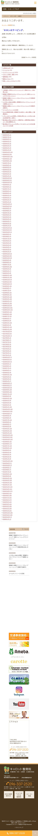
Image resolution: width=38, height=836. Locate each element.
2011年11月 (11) (7, 489)
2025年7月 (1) (7, 137)
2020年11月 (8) (7, 256)
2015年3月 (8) (7, 402)
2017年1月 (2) (7, 355)
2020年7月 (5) (7, 264)
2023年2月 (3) (7, 199)
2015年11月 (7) (7, 385)
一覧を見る (26, 529)
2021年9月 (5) (7, 234)
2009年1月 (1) (7, 519)
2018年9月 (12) (7, 312)
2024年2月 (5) (7, 174)
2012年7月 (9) (7, 471)
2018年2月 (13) (7, 327)
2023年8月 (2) (7, 187)
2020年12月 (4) (7, 253)
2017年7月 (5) (7, 342)
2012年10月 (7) (7, 465)
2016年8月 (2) (7, 366)
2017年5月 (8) (7, 346)
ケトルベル (6, 70)
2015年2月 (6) (7, 405)
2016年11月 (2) (7, 359)
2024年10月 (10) (8, 156)
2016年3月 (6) (7, 377)
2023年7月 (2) (7, 189)
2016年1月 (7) (7, 381)
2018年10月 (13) (8, 310)
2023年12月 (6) (7, 178)
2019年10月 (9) (7, 284)
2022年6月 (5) (7, 215)
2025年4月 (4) (7, 143)
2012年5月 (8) (7, 476)
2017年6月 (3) (7, 344)
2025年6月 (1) (7, 139)
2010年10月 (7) (7, 517)
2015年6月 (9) (7, 396)
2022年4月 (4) (7, 219)
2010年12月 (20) (8, 512)
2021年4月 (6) (7, 245)
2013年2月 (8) (7, 456)
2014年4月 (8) (7, 426)
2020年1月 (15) (7, 277)
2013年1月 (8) (7, 459)
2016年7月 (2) (7, 368)
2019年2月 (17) (7, 301)
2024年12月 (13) (8, 152)
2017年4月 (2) (7, 348)
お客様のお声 (7, 68)
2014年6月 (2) (7, 422)
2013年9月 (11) (7, 441)
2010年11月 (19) (7, 515)
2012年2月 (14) (7, 482)
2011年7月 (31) (7, 497)
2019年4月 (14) (7, 297)
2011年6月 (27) (7, 500)
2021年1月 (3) (7, 251)
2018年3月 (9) (7, 325)
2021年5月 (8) (7, 243)
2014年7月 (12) (7, 420)
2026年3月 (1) (7, 135)
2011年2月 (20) (7, 508)
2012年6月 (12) (7, 474)
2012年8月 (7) (7, 469)
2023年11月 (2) (7, 180)
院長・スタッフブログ (9, 81)
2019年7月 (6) (7, 290)
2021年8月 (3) (7, 236)
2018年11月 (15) (7, 307)
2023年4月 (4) (7, 195)
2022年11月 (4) (7, 206)
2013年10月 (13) (8, 439)
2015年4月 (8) (7, 400)
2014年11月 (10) (7, 411)
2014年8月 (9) (7, 418)
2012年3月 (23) (7, 480)
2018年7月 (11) (7, 316)
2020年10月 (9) (7, 258)
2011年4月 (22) (7, 504)
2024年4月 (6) (7, 169)
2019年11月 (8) (7, 282)
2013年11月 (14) (7, 437)
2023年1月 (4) (7, 202)
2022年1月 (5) (7, 225)
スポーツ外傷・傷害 (8, 74)
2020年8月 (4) (7, 262)
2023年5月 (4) (7, 193)
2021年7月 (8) (7, 238)
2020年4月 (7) (7, 271)
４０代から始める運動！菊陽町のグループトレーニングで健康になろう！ (18, 557)
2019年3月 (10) (7, 299)
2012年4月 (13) (7, 478)
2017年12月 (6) (7, 331)
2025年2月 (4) (7, 148)
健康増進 (5, 76)
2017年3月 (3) (7, 351)
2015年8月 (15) (7, 392)
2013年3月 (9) (7, 454)
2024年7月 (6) (7, 163)
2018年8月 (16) (7, 314)
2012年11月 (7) (7, 463)
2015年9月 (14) (7, 389)
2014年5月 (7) (7, 424)
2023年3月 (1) (7, 197)
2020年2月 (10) (7, 275)
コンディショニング (8, 72)
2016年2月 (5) (7, 379)
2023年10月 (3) (7, 182)
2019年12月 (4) (7, 279)
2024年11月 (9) (7, 154)
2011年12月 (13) (7, 487)
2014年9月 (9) (7, 415)
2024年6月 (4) (7, 165)
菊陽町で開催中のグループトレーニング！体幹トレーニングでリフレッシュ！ (18, 537)
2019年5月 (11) (7, 294)
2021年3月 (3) (7, 247)
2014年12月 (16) (8, 409)
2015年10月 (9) (7, 387)
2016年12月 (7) (7, 357)
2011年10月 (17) (7, 491)
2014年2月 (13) (7, 430)
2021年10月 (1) (7, 232)
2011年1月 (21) (7, 510)
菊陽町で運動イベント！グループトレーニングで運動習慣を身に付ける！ (18, 547)
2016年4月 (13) (7, 374)
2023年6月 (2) (7, 191)
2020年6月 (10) (7, 266)
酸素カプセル (7, 79)
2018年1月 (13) (7, 329)
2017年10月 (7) (7, 336)
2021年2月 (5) (7, 249)
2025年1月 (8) (7, 150)
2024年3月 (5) (7, 171)
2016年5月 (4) (7, 372)
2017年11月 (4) (7, 333)
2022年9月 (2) (7, 208)
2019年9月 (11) (7, 286)
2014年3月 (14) (7, 428)
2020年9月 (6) (7, 260)
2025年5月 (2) (7, 141)
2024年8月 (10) (7, 161)
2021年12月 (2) (7, 228)
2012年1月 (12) (7, 484)
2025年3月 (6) (7, 145)
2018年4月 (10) (7, 323)
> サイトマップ (19, 827)
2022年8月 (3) (7, 210)
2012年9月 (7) (7, 467)
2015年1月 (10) (7, 407)
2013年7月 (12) (7, 446)
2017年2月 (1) (7, 353)
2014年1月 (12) (7, 433)
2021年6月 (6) (7, 240)
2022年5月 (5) (7, 217)
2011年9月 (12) (7, 493)
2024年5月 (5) (7, 167)
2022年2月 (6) (7, 223)
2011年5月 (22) (7, 502)
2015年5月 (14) (7, 398)
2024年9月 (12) (7, 158)
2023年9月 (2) (7, 184)
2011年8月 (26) (7, 495)
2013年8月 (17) (7, 443)
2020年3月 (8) (7, 273)
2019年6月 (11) (7, 292)
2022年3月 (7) (7, 221)
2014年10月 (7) (7, 413)
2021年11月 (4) (7, 230)
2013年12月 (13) (8, 435)
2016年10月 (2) (7, 361)
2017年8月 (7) (7, 340)
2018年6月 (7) (7, 318)
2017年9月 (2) (7, 338)
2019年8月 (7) (7, 288)
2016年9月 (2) (7, 364)
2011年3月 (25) (7, 506)
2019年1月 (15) (7, 303)
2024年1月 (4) (7, 176)
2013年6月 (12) (7, 448)
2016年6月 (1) (7, 370)
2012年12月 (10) (8, 461)
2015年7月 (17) (7, 394)
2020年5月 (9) (7, 269)
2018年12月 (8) (7, 305)
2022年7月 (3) (7, 212)
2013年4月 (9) (7, 452)
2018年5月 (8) (7, 320)
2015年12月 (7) (7, 383)
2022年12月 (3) (7, 204)
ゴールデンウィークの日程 (10, 110)
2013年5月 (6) (7, 450)
